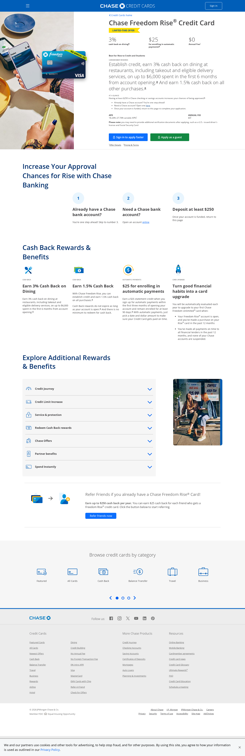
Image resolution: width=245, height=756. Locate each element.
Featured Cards (37, 642)
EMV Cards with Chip (81, 681)
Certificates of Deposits (133, 659)
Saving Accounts (130, 653)
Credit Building (78, 647)
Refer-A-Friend (78, 686)
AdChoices (209, 713)
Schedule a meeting (178, 686)
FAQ (171, 675)
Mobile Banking (176, 647)
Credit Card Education (180, 681)
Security (153, 713)
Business (203, 581)
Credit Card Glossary (179, 664)
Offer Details (115, 145)
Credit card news (177, 659)
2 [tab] (122, 598)
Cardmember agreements (181, 653)
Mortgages (127, 664)
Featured (42, 581)
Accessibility (182, 713)
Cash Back (103, 581)
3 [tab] (128, 598)
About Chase (157, 709)
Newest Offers (37, 653)
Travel (173, 581)
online (145, 222)
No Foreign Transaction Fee (84, 659)
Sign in (216, 5)
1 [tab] (117, 598)
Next (134, 598)
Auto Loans (128, 670)
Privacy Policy (50, 750)
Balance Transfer (138, 581)
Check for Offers (79, 692)
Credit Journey (129, 642)
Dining (74, 642)
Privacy (142, 713)
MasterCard (76, 675)
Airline (33, 686)
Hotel (32, 692)
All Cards (73, 581)
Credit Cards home (121, 15)
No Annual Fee (78, 653)
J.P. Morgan (172, 709)
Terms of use (166, 713)
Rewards (34, 681)
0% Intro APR (77, 664)
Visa (73, 670)
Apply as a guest (175, 138)
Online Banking (176, 642)
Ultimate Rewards (178, 670)
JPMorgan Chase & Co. (192, 709)
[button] (239, 747)
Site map (196, 713)
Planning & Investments (134, 675)
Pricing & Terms (131, 145)
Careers (210, 709)
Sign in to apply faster (132, 138)
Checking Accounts (131, 647)
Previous (110, 598)
